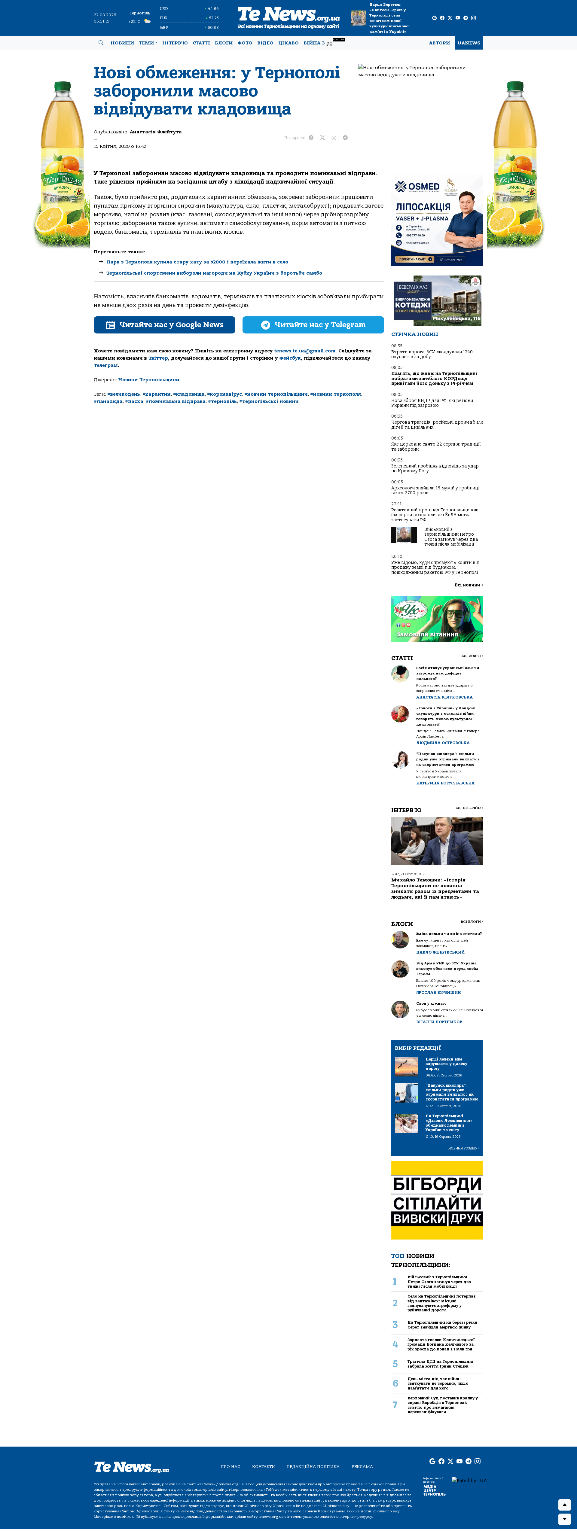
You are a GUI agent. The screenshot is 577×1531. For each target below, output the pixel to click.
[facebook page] (442, 18)
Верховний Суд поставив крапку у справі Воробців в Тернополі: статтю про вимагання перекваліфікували (443, 1405)
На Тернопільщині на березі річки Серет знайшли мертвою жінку (443, 1324)
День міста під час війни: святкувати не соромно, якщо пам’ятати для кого (438, 1383)
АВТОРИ (439, 43)
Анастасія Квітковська (444, 697)
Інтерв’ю (175, 43)
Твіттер (158, 358)
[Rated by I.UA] (469, 1480)
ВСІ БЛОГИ (472, 922)
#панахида (108, 401)
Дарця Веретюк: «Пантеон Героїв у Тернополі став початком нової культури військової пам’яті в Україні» (389, 18)
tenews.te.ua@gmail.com (304, 351)
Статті (201, 43)
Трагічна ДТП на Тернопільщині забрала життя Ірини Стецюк (440, 1363)
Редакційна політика (313, 1466)
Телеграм (106, 365)
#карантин (156, 394)
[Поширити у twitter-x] (322, 138)
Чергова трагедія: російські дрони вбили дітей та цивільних (437, 425)
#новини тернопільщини (276, 394)
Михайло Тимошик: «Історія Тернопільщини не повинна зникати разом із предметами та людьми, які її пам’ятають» (435, 888)
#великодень (123, 394)
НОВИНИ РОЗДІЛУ (464, 1148)
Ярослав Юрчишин (438, 992)
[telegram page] (465, 18)
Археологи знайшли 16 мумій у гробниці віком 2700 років (435, 490)
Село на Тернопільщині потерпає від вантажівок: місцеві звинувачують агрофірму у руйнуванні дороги (441, 1303)
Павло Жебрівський (440, 952)
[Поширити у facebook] (311, 138)
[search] (101, 43)
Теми (146, 43)
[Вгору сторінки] (564, 1505)
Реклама (362, 1466)
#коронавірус (224, 394)
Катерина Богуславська (445, 783)
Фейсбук (290, 358)
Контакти (263, 1466)
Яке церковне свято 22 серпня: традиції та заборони (436, 447)
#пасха (134, 401)
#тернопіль (222, 401)
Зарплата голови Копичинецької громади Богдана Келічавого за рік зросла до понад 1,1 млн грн (441, 1344)
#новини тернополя (335, 394)
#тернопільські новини (269, 401)
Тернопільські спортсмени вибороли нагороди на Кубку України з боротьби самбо (214, 273)
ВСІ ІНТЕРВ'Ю (469, 808)
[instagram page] (473, 18)
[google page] (434, 18)
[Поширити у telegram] (345, 138)
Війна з (324, 42)
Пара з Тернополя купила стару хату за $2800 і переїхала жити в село (197, 262)
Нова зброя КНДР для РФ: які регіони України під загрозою (432, 403)
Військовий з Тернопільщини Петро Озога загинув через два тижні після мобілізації (451, 537)
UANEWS (469, 43)
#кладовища (189, 394)
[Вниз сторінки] (564, 1519)
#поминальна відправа (176, 401)
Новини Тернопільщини (148, 379)
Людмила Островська (443, 743)
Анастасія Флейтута (156, 132)
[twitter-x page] (450, 18)
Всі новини (469, 585)
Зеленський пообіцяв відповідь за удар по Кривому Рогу (435, 468)
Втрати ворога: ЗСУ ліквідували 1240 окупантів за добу (432, 354)
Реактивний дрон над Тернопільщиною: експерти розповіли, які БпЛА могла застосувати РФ (435, 514)
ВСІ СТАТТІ (472, 656)
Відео (265, 43)
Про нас (230, 1466)
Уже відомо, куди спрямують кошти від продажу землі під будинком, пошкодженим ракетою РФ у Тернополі (435, 567)
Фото (244, 43)
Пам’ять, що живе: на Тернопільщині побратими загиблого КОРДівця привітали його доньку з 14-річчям (434, 378)
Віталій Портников (439, 1022)
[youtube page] (458, 18)
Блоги (224, 43)
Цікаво (288, 43)
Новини (122, 43)
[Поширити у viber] (333, 138)
